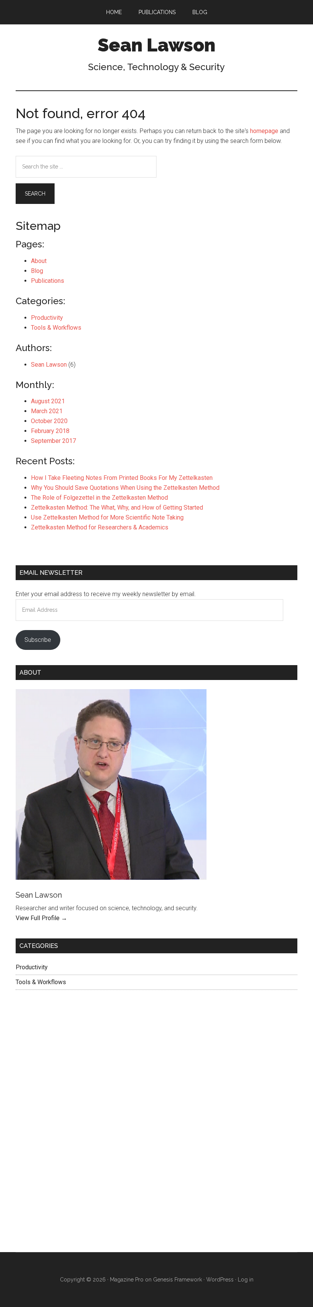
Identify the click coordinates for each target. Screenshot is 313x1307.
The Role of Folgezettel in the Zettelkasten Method (99, 497)
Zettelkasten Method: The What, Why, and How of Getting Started (117, 507)
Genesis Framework (177, 1280)
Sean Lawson (156, 45)
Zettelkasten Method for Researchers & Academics (99, 527)
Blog (37, 270)
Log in (245, 1280)
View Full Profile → (41, 918)
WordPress (220, 1280)
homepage (264, 131)
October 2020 (49, 421)
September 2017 (53, 440)
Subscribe (37, 639)
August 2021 (48, 401)
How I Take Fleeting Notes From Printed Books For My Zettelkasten (122, 477)
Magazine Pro (127, 1280)
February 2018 (50, 431)
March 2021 (47, 411)
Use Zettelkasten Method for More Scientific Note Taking (107, 517)
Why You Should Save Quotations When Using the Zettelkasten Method (125, 487)
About (39, 261)
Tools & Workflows (56, 327)
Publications (47, 280)
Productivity (47, 317)
